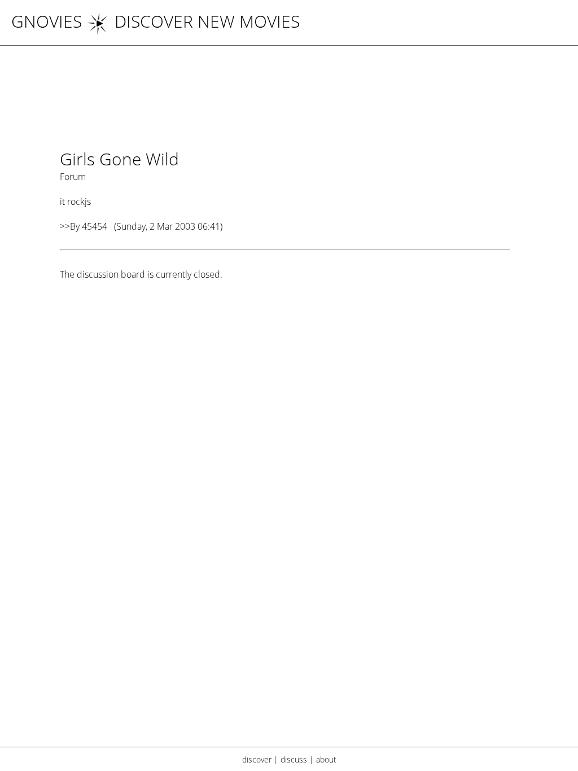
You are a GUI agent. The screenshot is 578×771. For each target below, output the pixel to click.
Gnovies (46, 21)
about (326, 759)
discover (257, 759)
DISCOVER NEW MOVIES (207, 21)
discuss (294, 759)
